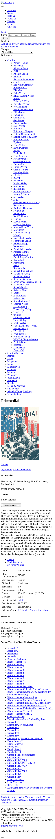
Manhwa (11, 369)
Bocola (16, 98)
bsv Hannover (20, 106)
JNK (15, 199)
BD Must (17, 90)
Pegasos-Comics (21, 251)
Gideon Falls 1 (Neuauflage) (21, 755)
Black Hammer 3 (15, 670)
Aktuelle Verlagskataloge (19, 391)
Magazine (12, 361)
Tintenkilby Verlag (22, 309)
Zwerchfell (18, 350)
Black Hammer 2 (15, 667)
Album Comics (20, 63)
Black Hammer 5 (15, 675)
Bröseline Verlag (21, 104)
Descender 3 (13, 727)
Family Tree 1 (14, 746)
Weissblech (18, 331)
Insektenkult (19, 189)
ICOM (16, 178)
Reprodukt (18, 260)
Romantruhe (19, 268)
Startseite (11, 10)
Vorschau (11, 18)
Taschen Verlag (20, 303)
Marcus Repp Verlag (23, 227)
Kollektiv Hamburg (22, 208)
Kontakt (33, 800)
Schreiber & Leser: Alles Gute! (28, 282)
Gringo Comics (20, 169)
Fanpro (16, 150)
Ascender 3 (12, 653)
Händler (11, 21)
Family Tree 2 (14, 749)
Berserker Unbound (16, 659)
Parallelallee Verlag (22, 249)
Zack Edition (19, 342)
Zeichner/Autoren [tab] (15, 565)
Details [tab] (10, 559)
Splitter (16, 293)
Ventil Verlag (19, 323)
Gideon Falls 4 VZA (17, 771)
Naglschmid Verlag (22, 238)
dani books (18, 120)
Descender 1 (13, 722)
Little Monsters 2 (15, 782)
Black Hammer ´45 (16, 661)
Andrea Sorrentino (22, 469)
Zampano (18, 345)
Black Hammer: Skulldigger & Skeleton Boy (29, 703)
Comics (11, 60)
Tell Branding (20, 306)
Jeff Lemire (6, 469)
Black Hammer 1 (15, 664)
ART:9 (16, 71)
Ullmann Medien (21, 317)
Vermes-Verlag (20, 328)
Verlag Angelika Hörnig (25, 325)
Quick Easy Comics (23, 257)
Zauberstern (19, 347)
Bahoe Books (20, 87)
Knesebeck (18, 205)
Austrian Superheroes (23, 79)
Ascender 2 (12, 651)
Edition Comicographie (24, 134)
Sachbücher (13, 388)
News (10, 13)
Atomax (17, 76)
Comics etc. (19, 117)
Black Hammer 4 (15, 672)
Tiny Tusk (18, 312)
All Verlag (18, 65)
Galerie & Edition (22, 161)
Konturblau (18, 210)
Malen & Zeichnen (16, 386)
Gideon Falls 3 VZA (17, 765)
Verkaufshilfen (14, 394)
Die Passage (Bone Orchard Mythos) (25, 738)
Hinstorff (17, 175)
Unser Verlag (19, 320)
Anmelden (6, 802)
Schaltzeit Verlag (21, 273)
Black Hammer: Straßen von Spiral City (26, 705)
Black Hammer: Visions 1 (19, 711)
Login (4, 32)
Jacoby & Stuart (21, 194)
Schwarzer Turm (21, 284)
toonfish (17, 314)
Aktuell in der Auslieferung (14, 44)
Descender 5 (13, 733)
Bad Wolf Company (23, 84)
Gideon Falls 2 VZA (17, 760)
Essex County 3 (15, 744)
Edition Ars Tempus (23, 131)
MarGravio (18, 230)
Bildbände (12, 380)
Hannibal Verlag (21, 172)
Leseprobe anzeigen (11, 505)
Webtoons (12, 375)
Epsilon (17, 142)
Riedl (16, 265)
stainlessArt (19, 298)
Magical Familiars (22, 224)
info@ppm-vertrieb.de (12, 825)
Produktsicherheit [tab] (15, 562)
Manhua (11, 372)
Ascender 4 (12, 656)
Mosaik (17, 235)
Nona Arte (18, 246)
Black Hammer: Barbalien (20, 686)
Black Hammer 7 (15, 681)
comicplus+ (19, 115)
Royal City (12, 785)
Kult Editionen (20, 216)
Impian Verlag (20, 183)
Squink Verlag (20, 295)
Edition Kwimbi (21, 139)
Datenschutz (17, 800)
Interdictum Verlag (22, 191)
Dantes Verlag (20, 123)
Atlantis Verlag (20, 74)
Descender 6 (13, 735)
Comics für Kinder (16, 353)
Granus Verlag (20, 167)
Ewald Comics (20, 147)
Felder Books (19, 153)
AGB (25, 800)
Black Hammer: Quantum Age (22, 697)
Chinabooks (19, 112)
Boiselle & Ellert (21, 101)
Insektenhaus (19, 186)
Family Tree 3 (14, 752)
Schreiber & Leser (22, 279)
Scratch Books (20, 287)
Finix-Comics (20, 156)
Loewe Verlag (20, 221)
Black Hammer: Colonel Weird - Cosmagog (28, 689)
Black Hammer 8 (15, 683)
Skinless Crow (20, 290)
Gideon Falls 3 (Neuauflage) (21, 763)
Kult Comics (19, 213)
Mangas (11, 364)
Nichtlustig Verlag (22, 241)
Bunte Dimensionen (23, 109)
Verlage (11, 24)
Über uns (11, 27)
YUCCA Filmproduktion (25, 339)
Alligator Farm (20, 68)
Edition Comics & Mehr (25, 136)
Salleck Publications (23, 271)
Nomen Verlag (20, 243)
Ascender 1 (12, 648)
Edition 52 (18, 128)
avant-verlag (19, 82)
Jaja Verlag (18, 197)
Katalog (11, 16)
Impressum (42, 800)
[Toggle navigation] (2, 6)
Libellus (17, 219)
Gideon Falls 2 (14, 757)
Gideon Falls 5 (14, 774)
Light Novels (13, 366)
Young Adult (13, 377)
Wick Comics (19, 334)
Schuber (11, 383)
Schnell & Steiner (21, 276)
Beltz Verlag (19, 93)
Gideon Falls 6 (14, 776)
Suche (4, 35)
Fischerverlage (20, 158)
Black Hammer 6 (15, 678)
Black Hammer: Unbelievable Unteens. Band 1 (30, 708)
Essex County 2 (15, 741)
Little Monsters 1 (15, 779)
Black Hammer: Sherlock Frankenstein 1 (27, 700)
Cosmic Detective (15, 716)
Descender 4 (13, 730)
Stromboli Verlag (21, 301)
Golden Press (19, 164)
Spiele (10, 358)
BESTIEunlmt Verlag (23, 95)
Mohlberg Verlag (21, 232)
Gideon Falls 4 (14, 768)
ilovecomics (19, 180)
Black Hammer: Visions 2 (19, 713)
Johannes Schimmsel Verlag (26, 202)
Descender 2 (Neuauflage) (20, 724)
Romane (11, 355)
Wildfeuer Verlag (21, 336)
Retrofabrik (18, 262)
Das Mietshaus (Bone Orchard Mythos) (26, 719)
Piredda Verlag (20, 254)
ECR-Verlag (19, 126)
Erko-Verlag (19, 145)
